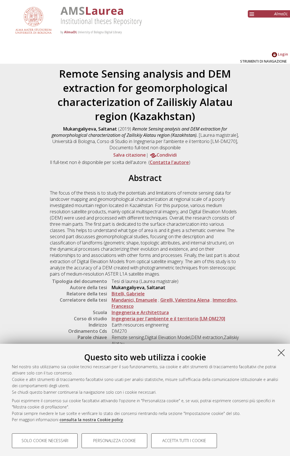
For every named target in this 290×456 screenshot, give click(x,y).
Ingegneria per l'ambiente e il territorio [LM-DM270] (168, 319)
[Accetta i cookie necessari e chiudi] (281, 352)
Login (282, 54)
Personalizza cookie (114, 440)
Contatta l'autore (169, 162)
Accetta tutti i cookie (184, 440)
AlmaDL (281, 13)
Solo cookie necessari (45, 440)
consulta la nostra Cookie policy (91, 419)
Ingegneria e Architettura (140, 312)
